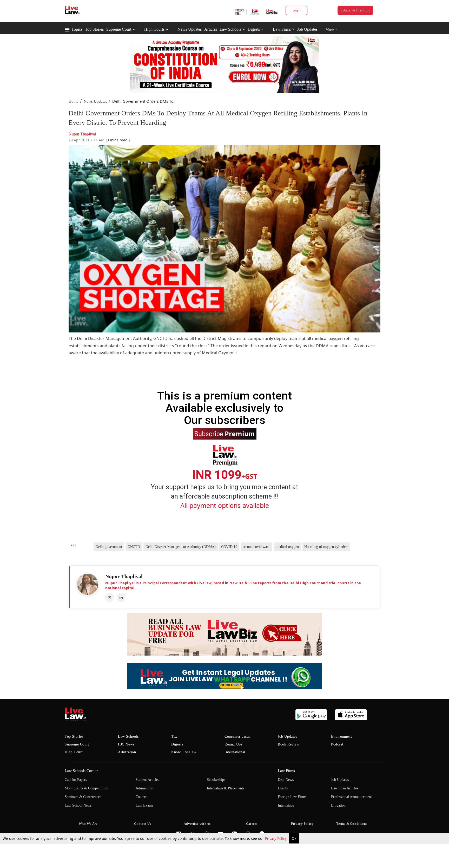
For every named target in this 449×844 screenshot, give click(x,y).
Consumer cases (237, 736)
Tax (174, 736)
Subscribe (224, 433)
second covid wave (256, 547)
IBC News (126, 744)
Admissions (144, 788)
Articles (210, 29)
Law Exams (144, 805)
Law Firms (282, 29)
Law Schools (230, 29)
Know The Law (183, 752)
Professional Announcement (351, 797)
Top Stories (94, 29)
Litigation (338, 805)
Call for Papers (76, 780)
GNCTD (134, 547)
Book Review (288, 744)
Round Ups (233, 744)
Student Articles (147, 780)
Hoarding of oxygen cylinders (326, 547)
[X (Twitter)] (109, 597)
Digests (254, 29)
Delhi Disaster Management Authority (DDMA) (181, 547)
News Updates (189, 29)
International (234, 752)
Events (283, 788)
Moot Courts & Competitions (86, 788)
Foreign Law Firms (292, 797)
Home (73, 101)
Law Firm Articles (344, 788)
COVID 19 (229, 547)
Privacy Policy (276, 839)
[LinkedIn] (121, 597)
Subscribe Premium (355, 10)
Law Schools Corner (81, 771)
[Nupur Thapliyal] (87, 584)
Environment (341, 736)
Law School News (78, 805)
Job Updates (307, 29)
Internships (286, 805)
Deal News (286, 780)
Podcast (337, 744)
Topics (76, 29)
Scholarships (216, 780)
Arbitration (127, 752)
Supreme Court (118, 29)
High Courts (154, 29)
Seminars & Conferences (83, 797)
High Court (74, 752)
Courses (141, 797)
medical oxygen (287, 547)
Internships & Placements (225, 788)
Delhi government (109, 547)
